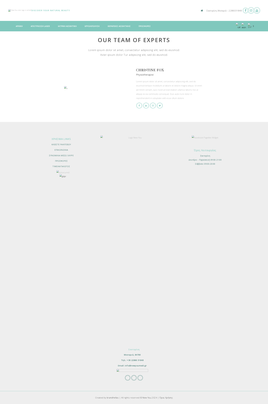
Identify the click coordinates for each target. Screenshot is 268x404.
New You (147, 397)
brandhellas (113, 397)
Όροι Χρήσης (166, 397)
